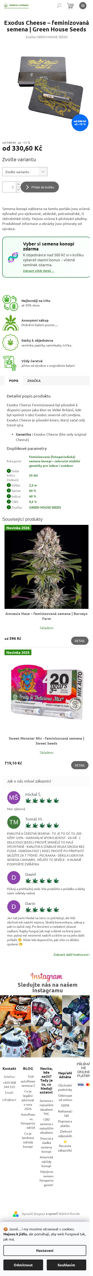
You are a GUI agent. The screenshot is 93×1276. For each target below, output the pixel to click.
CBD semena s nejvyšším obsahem (46, 1125)
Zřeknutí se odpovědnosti (68, 1133)
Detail (80, 641)
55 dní (33, 475)
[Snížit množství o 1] (18, 189)
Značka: (46, 37)
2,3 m (33, 485)
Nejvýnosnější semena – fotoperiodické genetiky (50, 1178)
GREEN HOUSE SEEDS (45, 507)
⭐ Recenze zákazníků (65, 1145)
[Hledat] (59, 5)
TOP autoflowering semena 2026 (31, 1081)
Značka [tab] (34, 381)
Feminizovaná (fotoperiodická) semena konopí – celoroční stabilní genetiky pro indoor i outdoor (54, 461)
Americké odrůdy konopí (46, 1161)
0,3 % (33, 502)
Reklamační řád (66, 1113)
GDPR (65, 1105)
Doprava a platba (65, 1123)
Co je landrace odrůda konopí (28, 1139)
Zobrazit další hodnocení (70, 954)
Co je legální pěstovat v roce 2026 (28, 1100)
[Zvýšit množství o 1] (18, 184)
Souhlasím (66, 1264)
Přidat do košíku (42, 187)
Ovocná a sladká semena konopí (46, 1144)
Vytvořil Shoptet (33, 1214)
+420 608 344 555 (9, 1084)
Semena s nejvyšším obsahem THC (46, 1107)
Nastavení (44, 1250)
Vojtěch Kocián (69, 1213)
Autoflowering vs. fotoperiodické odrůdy (31, 1120)
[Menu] (82, 5)
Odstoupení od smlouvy (66, 1097)
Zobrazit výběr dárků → (38, 271)
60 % (32, 490)
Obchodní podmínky (65, 1087)
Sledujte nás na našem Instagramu (48, 987)
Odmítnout (23, 1264)
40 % (32, 496)
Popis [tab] (13, 381)
